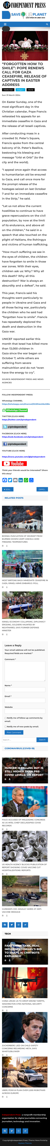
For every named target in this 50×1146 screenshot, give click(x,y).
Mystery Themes (24, 1143)
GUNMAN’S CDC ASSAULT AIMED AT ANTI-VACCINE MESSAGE (22, 910)
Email (8, 696)
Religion (20, 90)
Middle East (8, 90)
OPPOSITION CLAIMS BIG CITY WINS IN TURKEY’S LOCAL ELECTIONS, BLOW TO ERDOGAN (43, 489)
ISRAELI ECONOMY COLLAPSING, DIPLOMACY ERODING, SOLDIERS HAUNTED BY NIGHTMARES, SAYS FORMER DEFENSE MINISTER (23, 626)
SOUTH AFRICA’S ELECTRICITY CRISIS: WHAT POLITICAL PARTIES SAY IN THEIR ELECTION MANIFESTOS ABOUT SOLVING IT (9, 489)
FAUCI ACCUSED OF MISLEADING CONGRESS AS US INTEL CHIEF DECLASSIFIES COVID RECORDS (23, 823)
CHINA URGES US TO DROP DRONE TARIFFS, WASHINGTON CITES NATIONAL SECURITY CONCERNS (23, 1004)
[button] (6, 28)
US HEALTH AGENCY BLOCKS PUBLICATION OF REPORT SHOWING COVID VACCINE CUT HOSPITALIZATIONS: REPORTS (24, 867)
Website (9, 707)
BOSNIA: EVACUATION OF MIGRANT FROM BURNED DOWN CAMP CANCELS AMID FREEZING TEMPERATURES (22, 539)
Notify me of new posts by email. (23, 726)
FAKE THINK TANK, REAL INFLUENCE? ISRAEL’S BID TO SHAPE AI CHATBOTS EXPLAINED (23, 951)
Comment (10, 659)
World (30, 90)
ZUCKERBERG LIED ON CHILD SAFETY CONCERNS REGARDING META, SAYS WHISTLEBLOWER (20, 1048)
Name (8, 685)
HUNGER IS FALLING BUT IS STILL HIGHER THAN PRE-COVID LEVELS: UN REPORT (24, 771)
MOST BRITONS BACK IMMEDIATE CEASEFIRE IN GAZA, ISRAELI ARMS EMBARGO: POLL (25, 581)
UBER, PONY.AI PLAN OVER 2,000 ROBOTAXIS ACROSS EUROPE (23, 1091)
